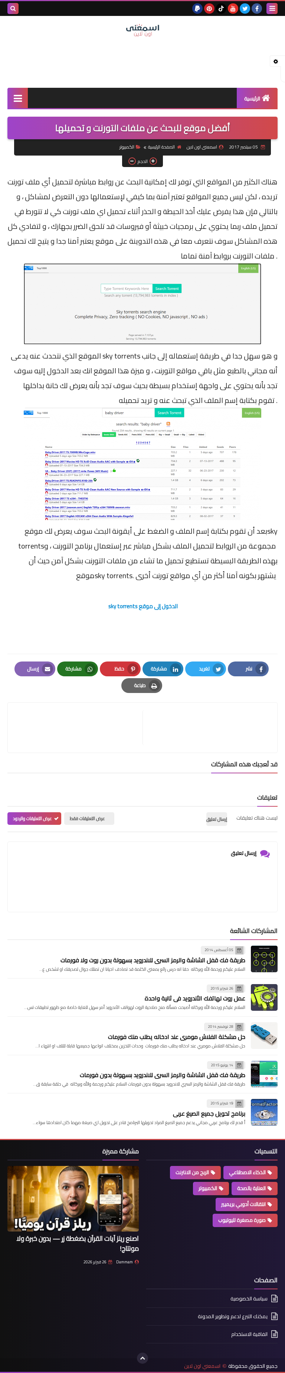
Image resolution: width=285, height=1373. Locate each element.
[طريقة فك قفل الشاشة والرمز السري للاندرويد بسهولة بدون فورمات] (264, 1074)
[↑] (142, 1358)
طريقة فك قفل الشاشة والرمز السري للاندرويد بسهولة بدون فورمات (162, 1074)
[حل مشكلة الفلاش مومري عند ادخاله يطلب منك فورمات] (264, 1035)
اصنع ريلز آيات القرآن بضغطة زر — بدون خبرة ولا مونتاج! (77, 1243)
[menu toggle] (272, 8)
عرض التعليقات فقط (87, 818)
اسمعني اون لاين (202, 1366)
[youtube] (233, 8)
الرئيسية (252, 98)
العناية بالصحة (251, 1188)
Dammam (124, 1262)
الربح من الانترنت (192, 1172)
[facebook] (257, 8)
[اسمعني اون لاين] (142, 30)
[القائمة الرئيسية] (17, 98)
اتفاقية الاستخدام (249, 1334)
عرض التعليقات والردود (32, 818)
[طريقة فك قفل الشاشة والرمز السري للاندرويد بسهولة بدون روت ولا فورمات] (264, 959)
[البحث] (13, 8)
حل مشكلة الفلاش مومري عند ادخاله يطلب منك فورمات (176, 1036)
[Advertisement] (142, 61)
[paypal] (197, 8)
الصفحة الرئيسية (161, 147)
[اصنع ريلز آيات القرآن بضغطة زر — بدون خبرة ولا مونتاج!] (73, 1199)
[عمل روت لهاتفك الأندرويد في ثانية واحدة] (264, 997)
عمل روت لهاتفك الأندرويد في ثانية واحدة (195, 998)
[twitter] (245, 8)
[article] (78, 727)
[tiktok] (221, 8)
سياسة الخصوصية (249, 1299)
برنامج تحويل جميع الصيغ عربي (209, 1113)
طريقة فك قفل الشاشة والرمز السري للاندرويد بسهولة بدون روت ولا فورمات (152, 960)
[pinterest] (209, 8)
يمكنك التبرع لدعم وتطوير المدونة (233, 1316)
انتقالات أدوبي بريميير (243, 1204)
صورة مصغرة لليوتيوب (242, 1220)
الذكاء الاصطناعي (247, 1172)
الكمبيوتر (126, 147)
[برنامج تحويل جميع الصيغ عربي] (264, 1112)
